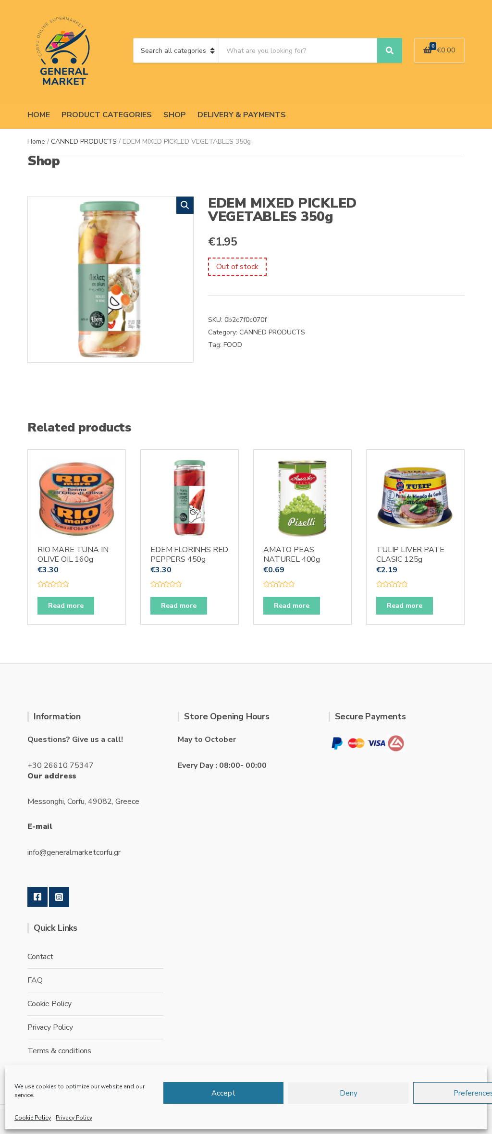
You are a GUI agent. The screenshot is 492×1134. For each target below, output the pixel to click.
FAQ (35, 980)
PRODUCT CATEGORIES (107, 115)
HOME (38, 115)
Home (36, 141)
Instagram (59, 897)
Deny (348, 1093)
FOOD (232, 344)
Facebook (37, 897)
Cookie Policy (32, 1118)
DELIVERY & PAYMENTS (241, 115)
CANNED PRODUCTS (84, 141)
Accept (223, 1093)
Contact (40, 956)
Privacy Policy (74, 1118)
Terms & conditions (59, 1051)
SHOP (174, 115)
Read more (66, 605)
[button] (185, 205)
